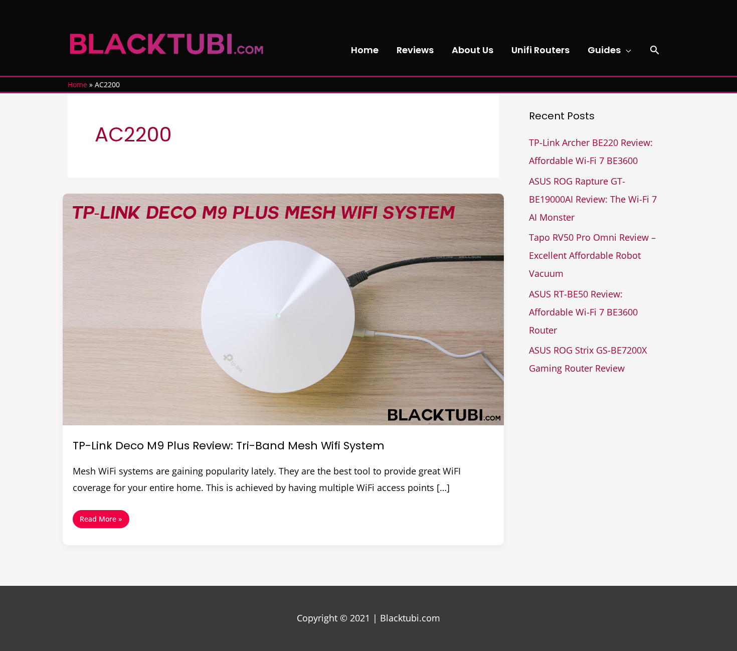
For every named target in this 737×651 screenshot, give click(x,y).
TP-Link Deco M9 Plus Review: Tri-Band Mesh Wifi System (229, 445)
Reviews (415, 50)
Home (365, 50)
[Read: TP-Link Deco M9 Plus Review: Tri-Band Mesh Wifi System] (283, 308)
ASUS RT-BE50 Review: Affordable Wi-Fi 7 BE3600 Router (583, 312)
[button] (654, 50)
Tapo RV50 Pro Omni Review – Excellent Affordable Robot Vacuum (592, 255)
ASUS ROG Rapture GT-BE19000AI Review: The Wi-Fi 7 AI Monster (593, 199)
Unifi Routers (540, 50)
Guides (604, 50)
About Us (472, 50)
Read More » (100, 517)
